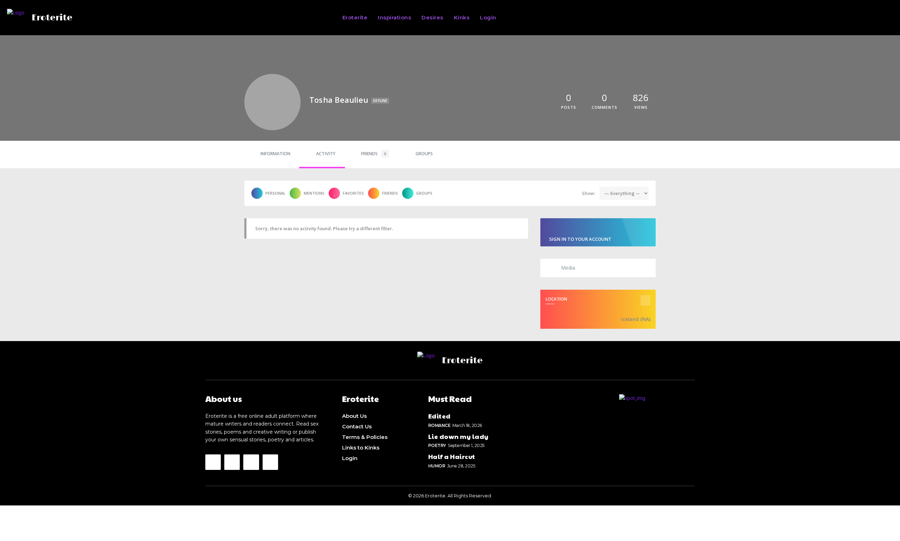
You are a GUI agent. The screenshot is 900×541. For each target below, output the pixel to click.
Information (275, 154)
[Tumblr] (270, 462)
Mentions (314, 193)
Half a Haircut (451, 456)
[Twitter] (232, 462)
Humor (436, 465)
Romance (439, 425)
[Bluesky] (251, 462)
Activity (325, 154)
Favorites (353, 193)
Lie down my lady (458, 436)
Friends (373, 154)
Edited (439, 415)
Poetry (437, 445)
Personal (275, 193)
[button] (694, 17)
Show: (588, 193)
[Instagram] (213, 462)
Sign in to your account (580, 239)
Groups (424, 154)
